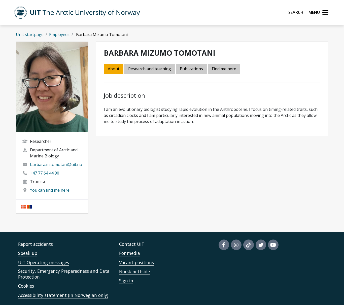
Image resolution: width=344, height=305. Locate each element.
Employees (59, 34)
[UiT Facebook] (224, 245)
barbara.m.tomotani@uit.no (56, 164)
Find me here (224, 69)
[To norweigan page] (23, 206)
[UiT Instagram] (236, 245)
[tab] (192, 69)
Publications (191, 69)
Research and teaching (149, 69)
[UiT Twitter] (261, 245)
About (113, 69)
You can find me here (50, 190)
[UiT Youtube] (273, 245)
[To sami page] (29, 206)
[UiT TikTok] (248, 245)
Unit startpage (30, 34)
